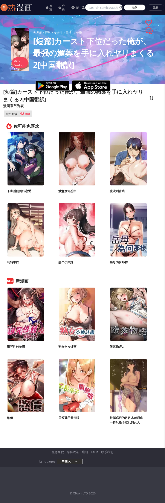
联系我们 (107, 452)
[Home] (21, 7)
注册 (155, 7)
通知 (85, 452)
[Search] (120, 7)
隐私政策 (73, 452)
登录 (134, 7)
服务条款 (58, 452)
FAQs (94, 452)
